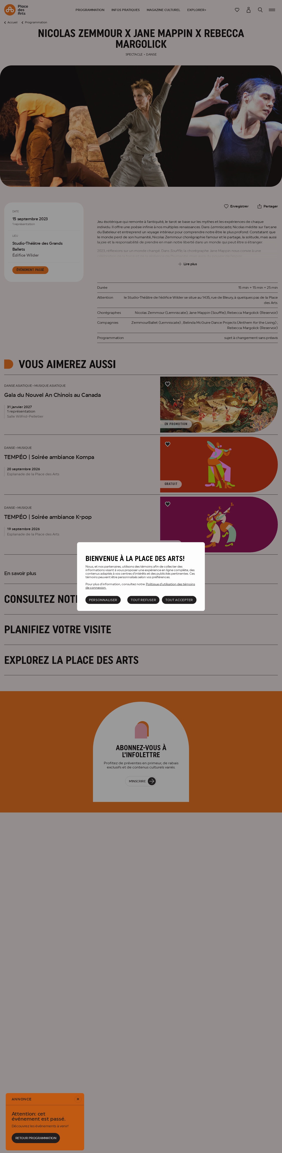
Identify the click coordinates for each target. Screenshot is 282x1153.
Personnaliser (103, 599)
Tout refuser (143, 599)
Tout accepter (179, 599)
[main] (141, 576)
